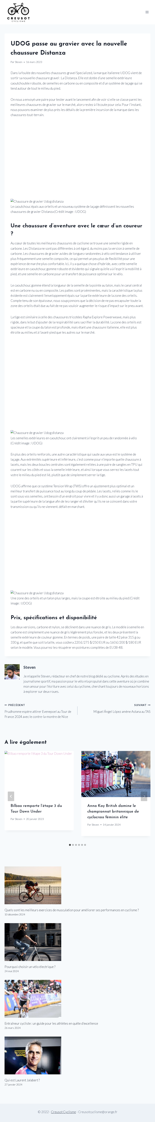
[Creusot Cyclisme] (19, 12)
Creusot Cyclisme (63, 1112)
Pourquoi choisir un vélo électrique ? (30, 967)
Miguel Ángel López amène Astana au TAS (121, 709)
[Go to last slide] (11, 796)
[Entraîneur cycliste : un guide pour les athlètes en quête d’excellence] (77, 999)
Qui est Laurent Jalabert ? (22, 1080)
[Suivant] (144, 796)
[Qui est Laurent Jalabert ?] (77, 1055)
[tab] (70, 845)
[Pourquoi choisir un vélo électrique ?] (77, 942)
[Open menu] (146, 12)
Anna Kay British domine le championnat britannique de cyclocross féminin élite (113, 811)
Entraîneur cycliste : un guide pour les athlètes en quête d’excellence (51, 1023)
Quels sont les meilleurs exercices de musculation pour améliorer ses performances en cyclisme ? (72, 910)
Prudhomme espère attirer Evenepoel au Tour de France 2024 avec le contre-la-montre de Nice (38, 711)
